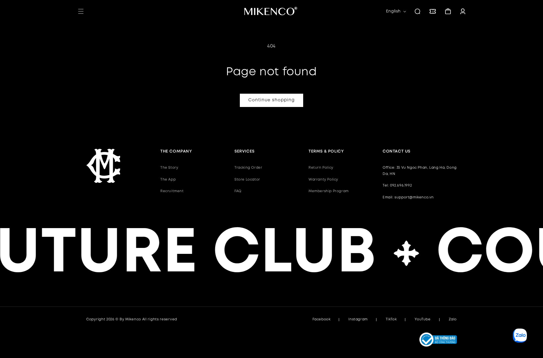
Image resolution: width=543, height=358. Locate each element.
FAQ (238, 191)
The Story (169, 167)
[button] (81, 11)
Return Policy (321, 167)
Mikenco (133, 319)
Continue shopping (271, 100)
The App (168, 179)
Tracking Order (248, 167)
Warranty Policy (323, 179)
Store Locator (247, 179)
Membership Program (329, 191)
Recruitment (172, 191)
